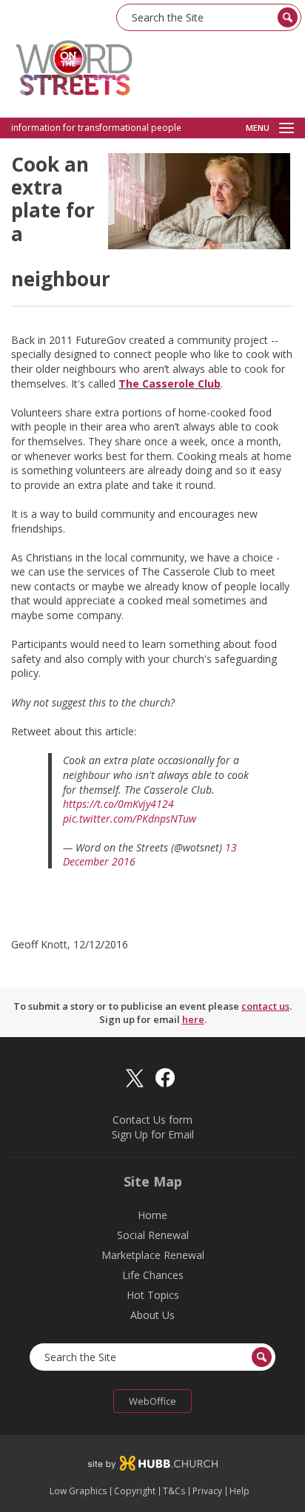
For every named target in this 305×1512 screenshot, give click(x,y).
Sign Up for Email (153, 1134)
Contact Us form (152, 1120)
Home (152, 1215)
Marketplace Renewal (152, 1255)
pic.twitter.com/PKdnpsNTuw (129, 818)
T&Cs (174, 1491)
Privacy (207, 1491)
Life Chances (153, 1275)
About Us (152, 1315)
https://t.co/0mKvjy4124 (118, 804)
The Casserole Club (169, 384)
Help (239, 1491)
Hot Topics (153, 1295)
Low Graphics (78, 1491)
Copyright (134, 1491)
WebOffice (152, 1401)
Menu (257, 128)
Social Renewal (153, 1235)
